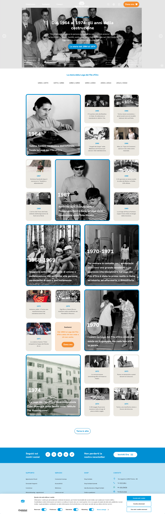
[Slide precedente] (4, 36)
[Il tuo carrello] (119, 4)
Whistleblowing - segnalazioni (35, 492)
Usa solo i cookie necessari (139, 509)
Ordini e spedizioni (89, 492)
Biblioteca (58, 488)
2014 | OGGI (121, 83)
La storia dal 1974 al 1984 (82, 48)
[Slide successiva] (160, 36)
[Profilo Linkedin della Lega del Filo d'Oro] (59, 454)
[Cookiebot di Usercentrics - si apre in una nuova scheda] (22, 510)
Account (114, 4)
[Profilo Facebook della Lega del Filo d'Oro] (47, 454)
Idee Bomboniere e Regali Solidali (94, 488)
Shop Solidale (88, 479)
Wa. (122, 487)
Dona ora (129, 4)
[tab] (43, 83)
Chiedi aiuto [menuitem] (30, 4)
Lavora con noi (59, 492)
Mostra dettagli (101, 509)
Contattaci (29, 488)
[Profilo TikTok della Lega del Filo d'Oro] (72, 454)
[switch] (60, 509)
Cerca (108, 4)
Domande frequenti (31, 483)
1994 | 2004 (90, 83)
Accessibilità (58, 483)
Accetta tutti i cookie (139, 498)
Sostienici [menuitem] (46, 4)
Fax (122, 492)
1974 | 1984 (58, 83)
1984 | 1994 (74, 83)
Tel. (122, 483)
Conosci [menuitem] (60, 4)
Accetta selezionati (139, 504)
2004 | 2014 (106, 83)
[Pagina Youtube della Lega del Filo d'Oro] (65, 454)
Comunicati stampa (61, 479)
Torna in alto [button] (82, 431)
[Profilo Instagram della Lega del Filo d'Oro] (53, 454)
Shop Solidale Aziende (90, 483)
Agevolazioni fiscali (31, 479)
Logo (82, 4)
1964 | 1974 (43, 83)
